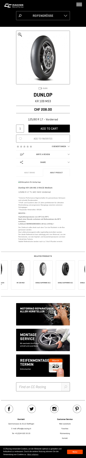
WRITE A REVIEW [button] (43, 154)
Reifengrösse (43, 16)
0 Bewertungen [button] (59, 146)
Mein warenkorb (65, 424)
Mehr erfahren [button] (32, 454)
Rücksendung (65, 433)
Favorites (64, 429)
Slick (45, 88)
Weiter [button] (75, 452)
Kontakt (65, 438)
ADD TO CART (49, 129)
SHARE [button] (43, 162)
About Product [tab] (56, 173)
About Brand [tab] (29, 173)
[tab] (43, 146)
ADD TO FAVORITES (43, 138)
